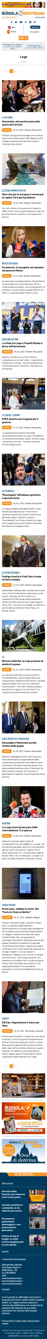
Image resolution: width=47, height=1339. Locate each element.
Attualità (7, 917)
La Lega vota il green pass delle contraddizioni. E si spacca (20, 829)
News (13, 27)
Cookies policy (21, 1320)
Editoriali (7, 351)
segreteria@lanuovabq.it (12, 1280)
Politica (7, 130)
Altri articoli (24, 1174)
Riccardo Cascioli (34, 1030)
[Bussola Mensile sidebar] (23, 1118)
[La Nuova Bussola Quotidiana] (23, 13)
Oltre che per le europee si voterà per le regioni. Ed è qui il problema (23, 196)
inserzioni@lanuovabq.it (12, 1283)
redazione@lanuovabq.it (12, 1278)
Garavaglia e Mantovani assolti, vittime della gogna (19, 744)
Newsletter (34, 31)
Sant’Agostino (34, 45)
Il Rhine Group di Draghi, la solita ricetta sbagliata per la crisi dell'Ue (13, 1240)
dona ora (35, 27)
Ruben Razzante (33, 129)
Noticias (13, 31)
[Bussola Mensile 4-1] (23, 1085)
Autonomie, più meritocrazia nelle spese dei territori (21, 123)
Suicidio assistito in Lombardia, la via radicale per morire (12, 1207)
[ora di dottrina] (23, 1151)
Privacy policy (7, 1320)
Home (25, 62)
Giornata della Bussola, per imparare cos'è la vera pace (13, 1194)
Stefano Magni (32, 917)
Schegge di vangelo (12, 44)
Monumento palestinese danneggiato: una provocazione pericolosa (11, 1224)
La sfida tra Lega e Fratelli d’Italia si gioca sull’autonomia (22, 345)
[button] (23, 38)
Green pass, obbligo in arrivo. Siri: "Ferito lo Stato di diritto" (21, 910)
